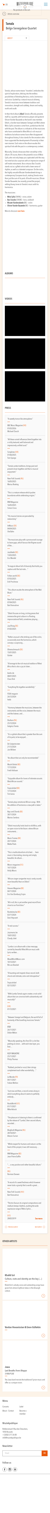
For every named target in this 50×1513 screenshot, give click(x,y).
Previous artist (13, 1227)
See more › (39, 1219)
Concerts (5, 1407)
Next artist (38, 1227)
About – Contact (8, 1411)
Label (21, 1407)
